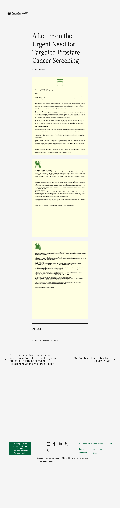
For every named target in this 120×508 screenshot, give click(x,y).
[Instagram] (48, 444)
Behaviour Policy (97, 451)
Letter (34, 70)
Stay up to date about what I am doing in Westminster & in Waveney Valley (20, 448)
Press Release (99, 444)
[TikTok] (48, 450)
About (109, 444)
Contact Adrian (85, 444)
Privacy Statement (83, 451)
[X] (66, 444)
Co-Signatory (46, 341)
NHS (56, 341)
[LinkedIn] (60, 444)
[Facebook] (54, 444)
